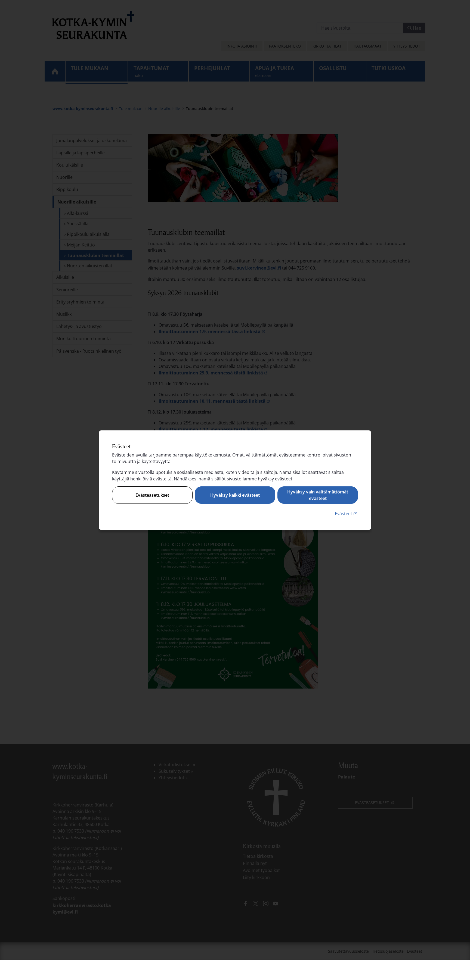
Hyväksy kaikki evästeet (235, 495)
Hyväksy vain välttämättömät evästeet (317, 495)
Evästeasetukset (152, 495)
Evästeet (346, 513)
